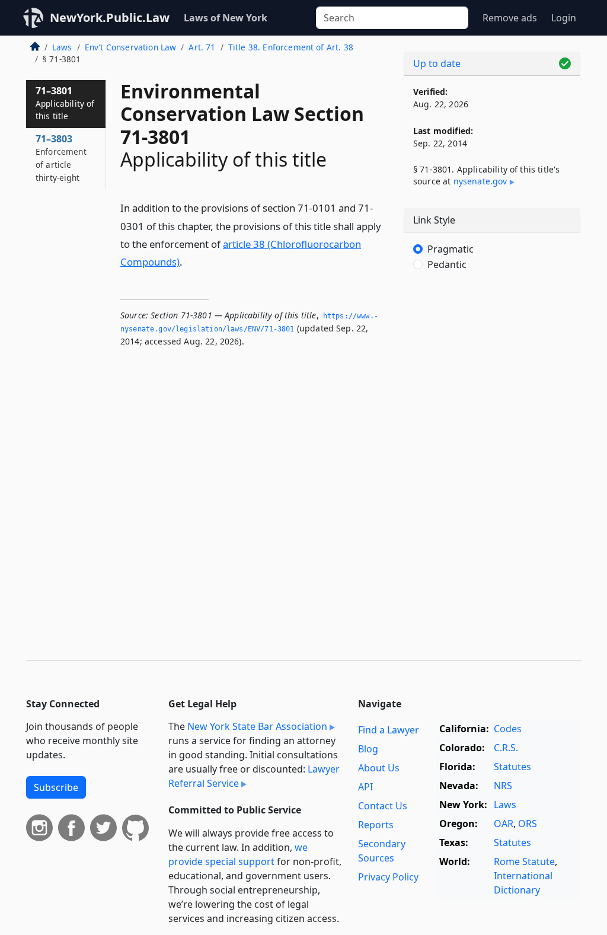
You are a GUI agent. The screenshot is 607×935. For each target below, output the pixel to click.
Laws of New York (225, 17)
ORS (527, 823)
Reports (376, 824)
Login (563, 17)
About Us (379, 767)
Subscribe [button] (56, 787)
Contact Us (382, 805)
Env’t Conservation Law (131, 47)
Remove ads (510, 17)
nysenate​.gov (480, 181)
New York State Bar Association (257, 726)
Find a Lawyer (388, 729)
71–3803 (61, 157)
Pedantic (447, 264)
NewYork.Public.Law (110, 17)
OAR (503, 823)
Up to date (437, 63)
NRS (503, 785)
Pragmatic (450, 249)
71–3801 (65, 103)
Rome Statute (524, 861)
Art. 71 (202, 47)
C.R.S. (506, 747)
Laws (62, 47)
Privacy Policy (388, 876)
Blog (368, 748)
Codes (508, 728)
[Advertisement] (492, 373)
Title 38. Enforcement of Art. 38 (290, 47)
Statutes (512, 766)
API (365, 786)
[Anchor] (189, 261)
